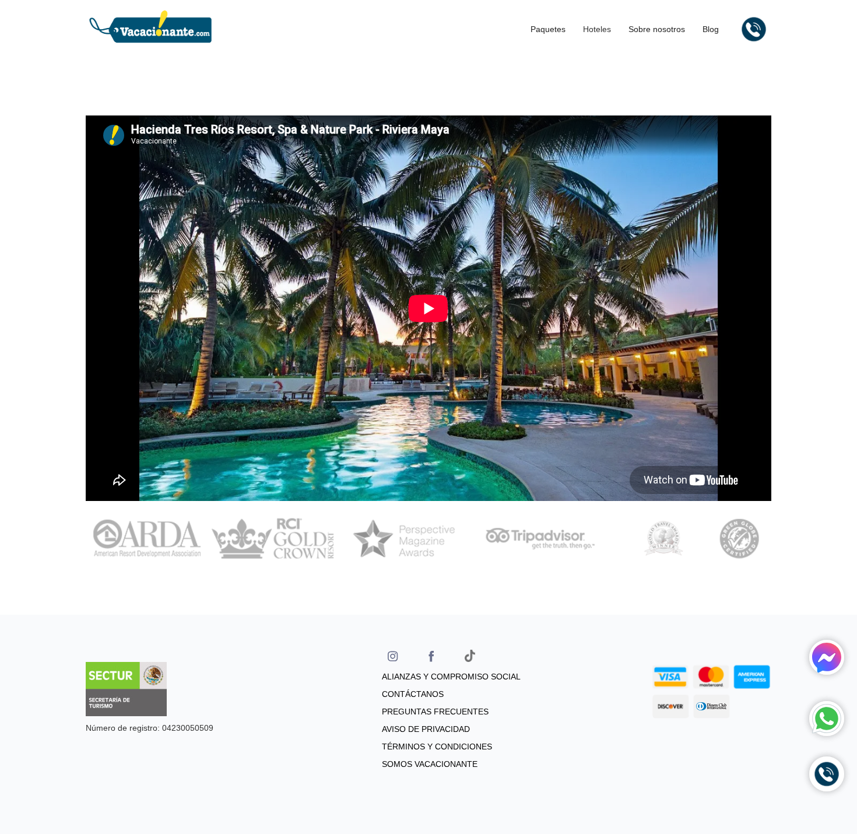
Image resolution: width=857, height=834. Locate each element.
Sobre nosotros (656, 29)
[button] (600, 29)
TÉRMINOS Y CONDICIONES (437, 746)
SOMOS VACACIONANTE (429, 764)
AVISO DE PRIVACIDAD (426, 729)
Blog (711, 29)
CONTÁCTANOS (413, 694)
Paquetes (548, 29)
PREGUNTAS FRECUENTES (435, 711)
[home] (150, 29)
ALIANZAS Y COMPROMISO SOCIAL (451, 676)
